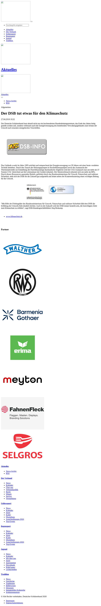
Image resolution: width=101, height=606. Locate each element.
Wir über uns (11, 558)
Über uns (9, 487)
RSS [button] (7, 103)
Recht (8, 492)
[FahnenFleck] (22, 429)
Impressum (10, 601)
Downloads (10, 565)
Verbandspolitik (12, 490)
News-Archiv (11, 471)
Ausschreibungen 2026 (15, 519)
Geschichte (10, 581)
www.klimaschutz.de (14, 216)
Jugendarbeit (11, 563)
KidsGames (10, 567)
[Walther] (22, 265)
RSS (7, 473)
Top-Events (10, 521)
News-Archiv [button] (11, 101)
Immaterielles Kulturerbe (15, 590)
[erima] (22, 363)
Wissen (8, 494)
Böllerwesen (11, 586)
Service (9, 496)
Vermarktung (11, 498)
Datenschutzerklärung (14, 603)
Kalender (9, 485)
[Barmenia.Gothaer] (22, 330)
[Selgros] (22, 461)
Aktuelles (9, 69)
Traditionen (10, 583)
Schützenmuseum (13, 592)
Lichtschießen (11, 569)
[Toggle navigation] (32, 21)
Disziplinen (10, 517)
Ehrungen (10, 588)
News (8, 483)
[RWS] (22, 298)
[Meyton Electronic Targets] (22, 396)
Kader (8, 515)
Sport (8, 513)
